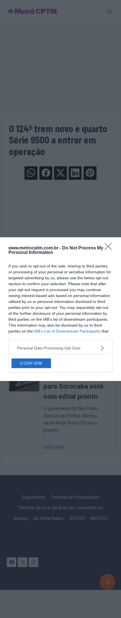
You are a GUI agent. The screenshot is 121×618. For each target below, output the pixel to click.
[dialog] (60, 309)
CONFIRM (31, 363)
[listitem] (60, 348)
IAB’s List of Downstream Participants (67, 331)
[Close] (110, 248)
